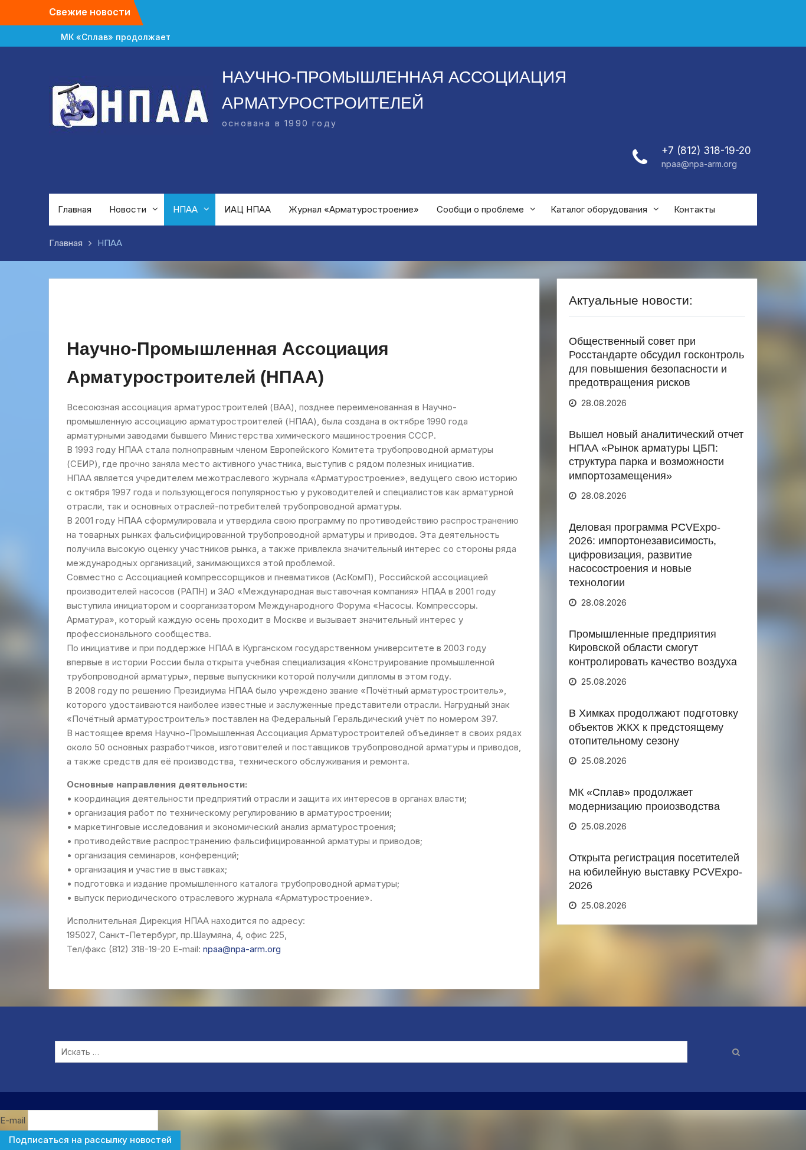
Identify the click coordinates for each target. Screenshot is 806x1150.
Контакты (694, 209)
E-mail (12, 1120)
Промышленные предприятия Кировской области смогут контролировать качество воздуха (653, 648)
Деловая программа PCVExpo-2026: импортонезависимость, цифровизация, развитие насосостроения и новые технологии (644, 555)
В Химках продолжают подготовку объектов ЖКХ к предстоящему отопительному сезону (653, 727)
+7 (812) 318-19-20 (706, 150)
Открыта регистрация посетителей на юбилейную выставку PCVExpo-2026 (655, 871)
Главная (74, 209)
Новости (127, 209)
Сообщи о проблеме (480, 209)
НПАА (185, 209)
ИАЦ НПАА (247, 209)
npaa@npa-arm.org (699, 164)
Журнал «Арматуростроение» (354, 209)
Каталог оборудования (599, 209)
